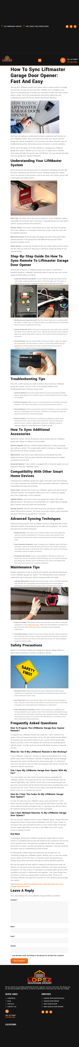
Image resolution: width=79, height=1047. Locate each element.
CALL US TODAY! (72, 59)
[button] (39, 60)
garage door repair (33, 625)
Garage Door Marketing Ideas (33, 884)
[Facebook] (67, 26)
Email (13, 936)
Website (13, 946)
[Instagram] (71, 26)
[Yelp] (75, 26)
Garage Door (19, 884)
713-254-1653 (72, 62)
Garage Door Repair (49, 884)
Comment (14, 900)
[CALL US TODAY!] (63, 60)
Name (13, 927)
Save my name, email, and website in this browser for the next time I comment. (38, 956)
